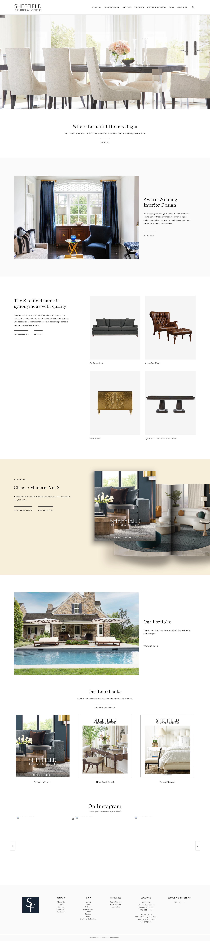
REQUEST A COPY (45, 511)
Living (88, 902)
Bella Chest (95, 438)
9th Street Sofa (97, 363)
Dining (88, 904)
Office (88, 912)
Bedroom (88, 907)
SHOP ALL (38, 335)
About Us (61, 902)
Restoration (115, 907)
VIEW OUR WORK (151, 646)
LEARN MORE (149, 236)
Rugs (88, 916)
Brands (61, 904)
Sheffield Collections (88, 919)
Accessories (88, 909)
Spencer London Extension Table (160, 438)
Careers (61, 907)
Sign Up (178, 902)
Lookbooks (61, 912)
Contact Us (61, 909)
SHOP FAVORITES (21, 335)
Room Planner (115, 902)
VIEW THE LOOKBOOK (184, 91)
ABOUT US (105, 142)
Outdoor (88, 914)
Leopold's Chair (153, 363)
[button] (193, 7)
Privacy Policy (115, 904)
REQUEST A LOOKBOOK (105, 708)
